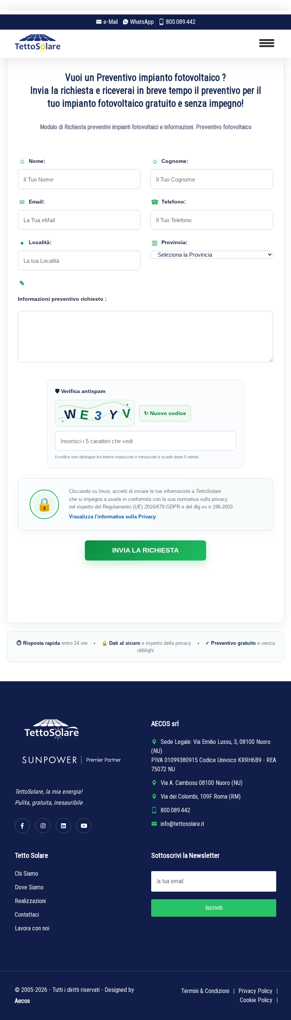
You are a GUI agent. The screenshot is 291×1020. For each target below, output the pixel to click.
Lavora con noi (32, 928)
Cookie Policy (256, 1000)
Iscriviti (213, 907)
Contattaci (27, 914)
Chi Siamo (26, 873)
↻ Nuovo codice (165, 413)
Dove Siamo (29, 887)
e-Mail (110, 21)
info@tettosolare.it (182, 823)
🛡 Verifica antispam (80, 391)
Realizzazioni (30, 901)
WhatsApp (142, 21)
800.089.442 (181, 21)
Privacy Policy (255, 991)
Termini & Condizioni (205, 991)
